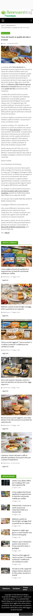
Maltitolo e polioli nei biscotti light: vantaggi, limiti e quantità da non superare (16, 308)
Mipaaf (7, 233)
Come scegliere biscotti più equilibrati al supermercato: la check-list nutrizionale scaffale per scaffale (15, 271)
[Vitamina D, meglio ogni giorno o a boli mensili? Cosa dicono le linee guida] (5, 532)
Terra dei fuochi (15, 130)
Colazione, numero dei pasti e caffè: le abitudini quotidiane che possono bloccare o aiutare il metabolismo (16, 457)
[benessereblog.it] (16, 13)
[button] (31, 21)
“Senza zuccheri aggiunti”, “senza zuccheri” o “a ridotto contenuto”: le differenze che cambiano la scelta (16, 344)
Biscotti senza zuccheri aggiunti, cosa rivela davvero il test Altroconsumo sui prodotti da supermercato (16, 420)
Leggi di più (5, 280)
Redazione (6, 588)
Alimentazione (5, 33)
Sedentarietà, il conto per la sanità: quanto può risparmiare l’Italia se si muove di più (21, 509)
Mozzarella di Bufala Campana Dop (13, 227)
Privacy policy (25, 588)
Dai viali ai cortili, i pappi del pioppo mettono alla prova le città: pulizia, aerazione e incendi (21, 572)
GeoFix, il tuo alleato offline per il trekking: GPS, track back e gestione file (21, 483)
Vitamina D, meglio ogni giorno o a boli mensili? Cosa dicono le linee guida (22, 532)
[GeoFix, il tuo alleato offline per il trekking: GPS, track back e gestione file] (5, 483)
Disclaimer (16, 588)
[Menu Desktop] (3, 20)
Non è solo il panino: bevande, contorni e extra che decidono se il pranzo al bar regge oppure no (16, 382)
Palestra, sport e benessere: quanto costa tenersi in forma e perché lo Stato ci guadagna (21, 545)
